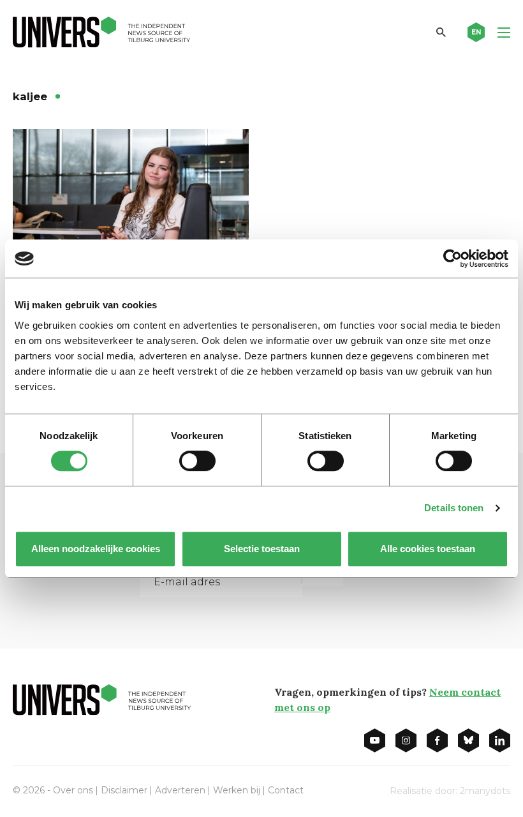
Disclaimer (124, 790)
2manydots (485, 791)
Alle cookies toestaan (427, 548)
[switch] (197, 461)
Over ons (73, 790)
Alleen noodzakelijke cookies (95, 548)
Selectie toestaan (262, 548)
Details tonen (453, 507)
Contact (286, 790)
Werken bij (236, 790)
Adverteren (180, 790)
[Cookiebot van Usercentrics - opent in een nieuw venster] (452, 258)
